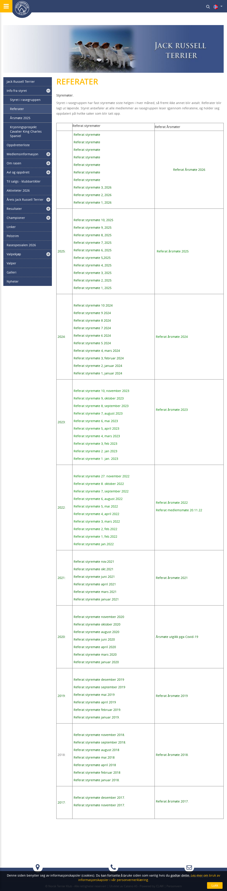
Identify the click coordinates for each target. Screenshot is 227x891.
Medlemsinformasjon (22, 154)
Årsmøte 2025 (20, 118)
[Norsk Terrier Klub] (22, 9)
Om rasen (14, 163)
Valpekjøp (14, 254)
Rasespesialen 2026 (21, 245)
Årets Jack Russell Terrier (25, 199)
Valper (11, 263)
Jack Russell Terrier (21, 81)
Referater (17, 109)
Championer (16, 218)
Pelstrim (13, 236)
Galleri (11, 272)
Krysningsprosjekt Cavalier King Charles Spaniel (26, 131)
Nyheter (13, 281)
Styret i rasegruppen (25, 100)
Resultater (14, 209)
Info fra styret (17, 91)
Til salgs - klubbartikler (24, 181)
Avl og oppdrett (18, 172)
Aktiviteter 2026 (18, 190)
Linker (11, 227)
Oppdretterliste (18, 145)
